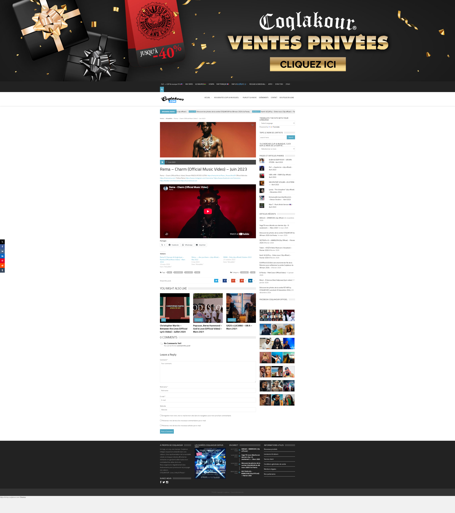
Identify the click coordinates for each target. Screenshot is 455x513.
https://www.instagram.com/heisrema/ (199, 178)
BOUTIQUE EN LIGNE (287, 97)
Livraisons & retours (271, 454)
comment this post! (183, 345)
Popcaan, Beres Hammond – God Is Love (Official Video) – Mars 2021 (207, 329)
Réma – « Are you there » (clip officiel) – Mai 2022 (206, 258)
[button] (265, 315)
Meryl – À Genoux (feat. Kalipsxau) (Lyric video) (275, 280)
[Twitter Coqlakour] (164, 482)
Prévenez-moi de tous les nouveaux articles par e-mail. (181, 425)
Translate (276, 127)
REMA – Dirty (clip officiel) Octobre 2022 (237, 257)
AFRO (270, 84)
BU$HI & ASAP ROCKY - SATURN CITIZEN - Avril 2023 (280, 160)
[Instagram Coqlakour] (167, 482)
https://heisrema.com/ (168, 178)
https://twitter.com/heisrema (170, 180)
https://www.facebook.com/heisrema (227, 178)
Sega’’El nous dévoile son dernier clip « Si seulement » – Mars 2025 (274, 226)
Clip (253, 272)
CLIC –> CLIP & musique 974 (171, 84)
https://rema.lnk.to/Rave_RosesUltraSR (221, 175)
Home (162, 118)
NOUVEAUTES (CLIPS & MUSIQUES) (226, 97)
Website (163, 406)
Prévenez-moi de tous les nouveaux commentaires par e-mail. (184, 420)
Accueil (207, 97)
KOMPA (211, 84)
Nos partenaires (269, 474)
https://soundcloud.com (189, 180)
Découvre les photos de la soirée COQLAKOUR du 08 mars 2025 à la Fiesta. (209, 111)
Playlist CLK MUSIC (250, 97)
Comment (164, 360)
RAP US (234, 84)
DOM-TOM (279, 84)
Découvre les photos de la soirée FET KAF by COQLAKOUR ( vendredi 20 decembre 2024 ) (275, 288)
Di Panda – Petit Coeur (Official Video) (272, 272)
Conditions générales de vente (275, 464)
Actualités (178, 111)
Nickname (164, 387)
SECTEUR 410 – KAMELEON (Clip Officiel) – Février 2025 (250, 473)
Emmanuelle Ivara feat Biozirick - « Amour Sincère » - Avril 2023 (280, 198)
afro (170, 272)
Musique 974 (242, 111)
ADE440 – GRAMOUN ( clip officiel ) (271, 218)
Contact (274, 97)
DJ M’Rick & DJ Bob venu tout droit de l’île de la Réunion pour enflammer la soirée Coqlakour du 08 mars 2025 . (276, 265)
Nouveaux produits (270, 449)
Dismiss (23, 497)
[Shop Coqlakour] (227, 40)
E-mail (162, 396)
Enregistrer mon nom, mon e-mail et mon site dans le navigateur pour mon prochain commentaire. (196, 415)
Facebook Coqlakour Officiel (273, 299)
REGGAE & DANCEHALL (257, 84)
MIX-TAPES (189, 84)
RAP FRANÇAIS (221, 84)
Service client (268, 459)
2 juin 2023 (171, 162)
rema (197, 272)
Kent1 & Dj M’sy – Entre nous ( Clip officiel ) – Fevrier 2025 (268, 111)
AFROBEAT (178, 272)
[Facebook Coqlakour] (161, 482)
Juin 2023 (189, 272)
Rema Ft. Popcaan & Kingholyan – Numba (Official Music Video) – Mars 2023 (172, 259)
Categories (294, 111)
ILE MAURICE (199, 84)
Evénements (263, 97)
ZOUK (288, 84)
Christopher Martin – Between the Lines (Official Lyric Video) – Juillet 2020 (173, 329)
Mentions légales (270, 469)
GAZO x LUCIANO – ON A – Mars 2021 (239, 327)
